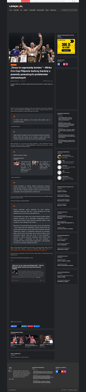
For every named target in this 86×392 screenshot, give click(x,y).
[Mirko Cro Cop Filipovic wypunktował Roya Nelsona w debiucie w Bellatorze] (31, 339)
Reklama (75, 389)
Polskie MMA (16, 10)
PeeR (63, 160)
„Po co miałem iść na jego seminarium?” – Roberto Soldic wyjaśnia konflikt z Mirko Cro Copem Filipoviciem (45, 164)
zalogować (17, 357)
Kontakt (47, 10)
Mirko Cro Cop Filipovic (18, 321)
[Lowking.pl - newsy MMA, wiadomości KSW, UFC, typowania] (16, 6)
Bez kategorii (13, 64)
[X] (11, 379)
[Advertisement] (43, 22)
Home (11, 10)
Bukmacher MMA (40, 10)
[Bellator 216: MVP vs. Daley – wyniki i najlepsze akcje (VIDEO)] (17, 339)
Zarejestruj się (53, 10)
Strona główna (70, 389)
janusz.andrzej (65, 176)
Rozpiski (25, 10)
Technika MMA (32, 10)
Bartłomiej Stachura (66, 155)
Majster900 (64, 165)
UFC (21, 10)
